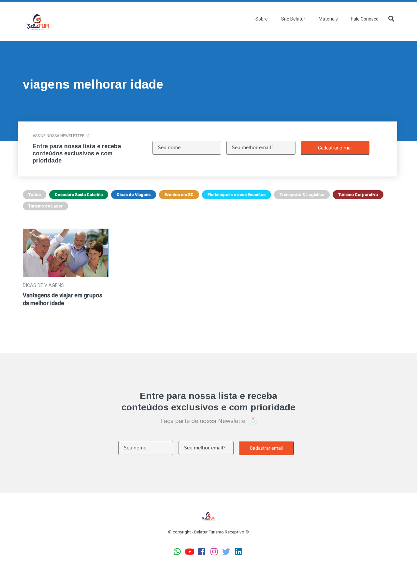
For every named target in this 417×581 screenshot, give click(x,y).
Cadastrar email (266, 448)
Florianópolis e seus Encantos (237, 194)
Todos (34, 194)
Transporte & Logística (302, 194)
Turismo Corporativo (358, 194)
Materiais (328, 18)
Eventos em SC (179, 194)
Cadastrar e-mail (335, 147)
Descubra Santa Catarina (79, 194)
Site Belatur (293, 18)
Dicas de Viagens (134, 194)
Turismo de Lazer (45, 206)
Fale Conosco (365, 18)
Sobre (261, 18)
